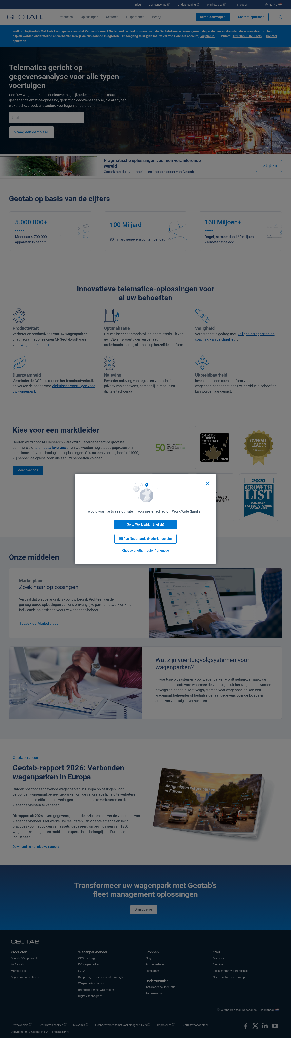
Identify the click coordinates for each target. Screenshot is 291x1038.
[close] (208, 483)
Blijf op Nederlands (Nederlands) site (145, 539)
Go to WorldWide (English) (145, 524)
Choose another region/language (145, 550)
